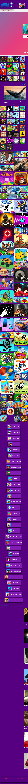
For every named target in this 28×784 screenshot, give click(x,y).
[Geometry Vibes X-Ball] (10, 143)
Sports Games (16, 426)
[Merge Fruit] (3, 111)
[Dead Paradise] (3, 143)
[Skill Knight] (3, 149)
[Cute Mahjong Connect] (16, 81)
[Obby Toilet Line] (3, 130)
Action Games (16, 432)
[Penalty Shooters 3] (10, 130)
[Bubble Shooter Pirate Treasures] (22, 81)
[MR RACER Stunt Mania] (22, 8)
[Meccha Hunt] (3, 123)
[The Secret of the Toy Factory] (3, 81)
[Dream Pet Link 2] (3, 136)
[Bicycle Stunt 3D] (10, 149)
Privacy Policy (12, 780)
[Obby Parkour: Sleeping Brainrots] (10, 61)
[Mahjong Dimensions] (16, 143)
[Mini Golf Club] (22, 143)
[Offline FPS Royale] (10, 117)
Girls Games (15, 455)
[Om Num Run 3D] (16, 111)
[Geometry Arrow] (10, 111)
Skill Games (15, 444)
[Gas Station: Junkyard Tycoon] (16, 130)
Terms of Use (20, 780)
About (6, 780)
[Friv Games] (11, 4)
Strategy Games (16, 461)
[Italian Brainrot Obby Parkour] (22, 68)
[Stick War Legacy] (16, 123)
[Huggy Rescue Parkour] (3, 68)
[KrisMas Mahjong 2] (22, 117)
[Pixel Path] (22, 136)
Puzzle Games (16, 438)
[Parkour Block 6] (3, 61)
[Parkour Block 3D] (22, 61)
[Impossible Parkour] (16, 68)
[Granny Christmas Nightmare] (10, 136)
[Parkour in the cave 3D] (16, 61)
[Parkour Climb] (3, 74)
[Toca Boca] (10, 123)
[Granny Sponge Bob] (22, 74)
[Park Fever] (16, 74)
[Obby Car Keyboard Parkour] (10, 68)
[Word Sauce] (10, 74)
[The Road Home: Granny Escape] (16, 136)
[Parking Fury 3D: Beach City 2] (22, 123)
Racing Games (16, 449)
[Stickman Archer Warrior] (16, 117)
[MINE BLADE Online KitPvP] (10, 81)
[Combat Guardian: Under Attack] (22, 111)
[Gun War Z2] (3, 117)
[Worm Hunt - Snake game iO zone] (22, 130)
